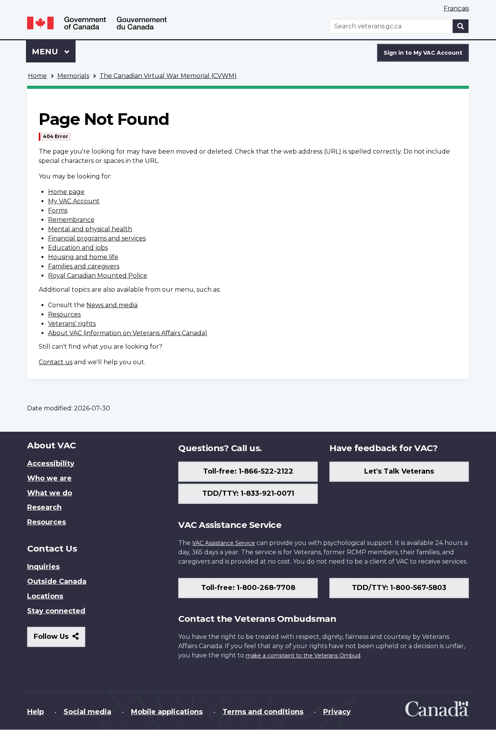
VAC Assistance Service (223, 543)
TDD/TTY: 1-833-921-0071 (248, 493)
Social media (87, 712)
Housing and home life (83, 257)
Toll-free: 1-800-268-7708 (248, 587)
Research (44, 507)
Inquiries (43, 566)
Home (37, 76)
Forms (57, 210)
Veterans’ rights (72, 323)
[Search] (461, 26)
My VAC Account (74, 201)
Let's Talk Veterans (399, 471)
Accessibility (50, 463)
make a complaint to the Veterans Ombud (303, 655)
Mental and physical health (90, 229)
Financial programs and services (97, 238)
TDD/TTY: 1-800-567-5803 (399, 587)
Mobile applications (167, 712)
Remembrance (71, 219)
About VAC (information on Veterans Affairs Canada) (127, 333)
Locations (45, 596)
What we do (49, 493)
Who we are (49, 478)
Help (35, 712)
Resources (64, 314)
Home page (66, 191)
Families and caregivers (83, 266)
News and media (112, 305)
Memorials (73, 76)
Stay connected (56, 611)
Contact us (55, 362)
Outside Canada (56, 581)
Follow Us (59, 639)
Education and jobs (78, 247)
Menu (46, 51)
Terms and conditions (262, 712)
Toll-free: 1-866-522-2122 (248, 471)
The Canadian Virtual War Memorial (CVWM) (168, 76)
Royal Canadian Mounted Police (97, 275)
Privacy (337, 712)
